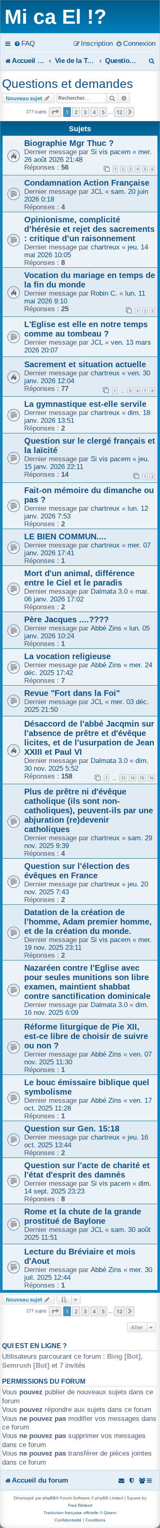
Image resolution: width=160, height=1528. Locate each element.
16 (151, 778)
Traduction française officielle (70, 1512)
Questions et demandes (67, 83)
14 (132, 778)
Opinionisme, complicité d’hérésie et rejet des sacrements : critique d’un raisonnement (89, 229)
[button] (55, 112)
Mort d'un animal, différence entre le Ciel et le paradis (79, 578)
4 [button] (94, 112)
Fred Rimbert (80, 1505)
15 (142, 778)
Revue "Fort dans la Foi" (72, 693)
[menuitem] (24, 43)
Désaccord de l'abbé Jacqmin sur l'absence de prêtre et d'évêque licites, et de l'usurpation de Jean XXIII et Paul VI (89, 737)
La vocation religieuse (67, 656)
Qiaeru (110, 1512)
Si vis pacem (110, 151)
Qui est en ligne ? (34, 1345)
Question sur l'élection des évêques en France (77, 871)
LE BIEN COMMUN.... (65, 536)
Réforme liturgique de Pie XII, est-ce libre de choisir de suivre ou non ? (86, 1036)
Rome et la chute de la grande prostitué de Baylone (82, 1216)
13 (123, 778)
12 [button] (119, 112)
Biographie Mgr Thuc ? (69, 143)
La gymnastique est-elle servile (85, 403)
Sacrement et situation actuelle (85, 364)
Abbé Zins (106, 628)
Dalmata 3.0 (109, 591)
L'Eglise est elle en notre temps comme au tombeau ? (86, 329)
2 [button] (76, 112)
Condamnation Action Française (86, 182)
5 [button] (103, 112)
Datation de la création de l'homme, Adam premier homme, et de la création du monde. (88, 922)
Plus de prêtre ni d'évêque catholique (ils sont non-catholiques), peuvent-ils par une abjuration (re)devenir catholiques (88, 810)
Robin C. (104, 293)
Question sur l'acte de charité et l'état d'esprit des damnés (87, 1170)
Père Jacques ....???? (66, 619)
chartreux (105, 247)
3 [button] (85, 112)
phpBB (49, 1498)
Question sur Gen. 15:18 (71, 1128)
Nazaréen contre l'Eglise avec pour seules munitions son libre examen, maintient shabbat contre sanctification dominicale (87, 982)
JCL (97, 191)
